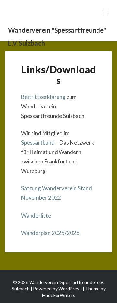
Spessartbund (38, 142)
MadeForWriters (58, 295)
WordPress (70, 288)
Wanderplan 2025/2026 (50, 233)
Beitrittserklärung (44, 97)
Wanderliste (36, 215)
